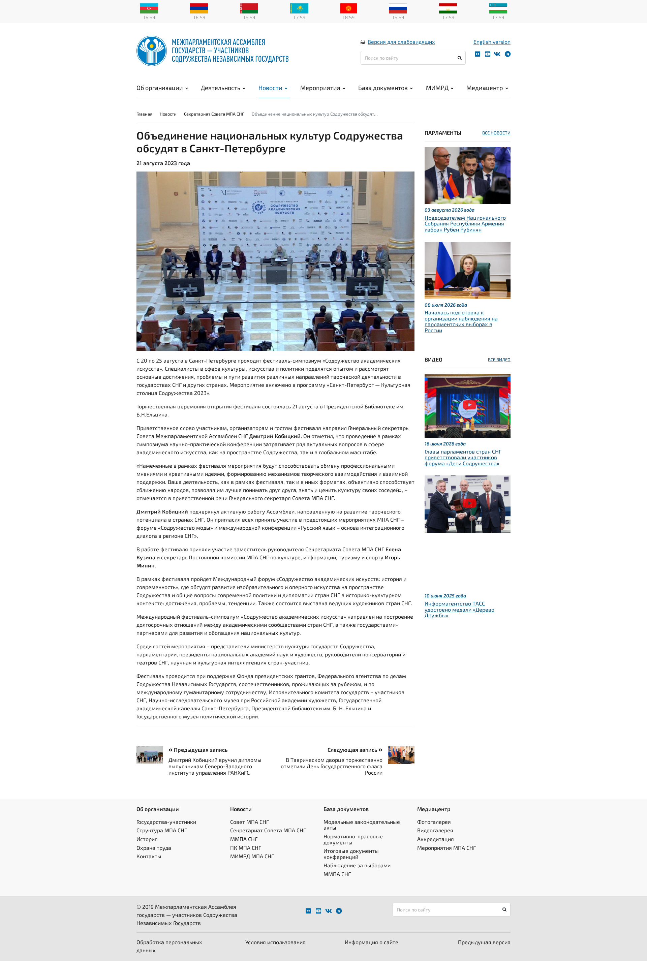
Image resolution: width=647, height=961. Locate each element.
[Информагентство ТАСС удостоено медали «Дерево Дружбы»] (468, 503)
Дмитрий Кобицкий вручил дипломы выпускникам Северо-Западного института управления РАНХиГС (214, 766)
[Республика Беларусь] (249, 8)
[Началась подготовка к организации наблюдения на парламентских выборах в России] (468, 269)
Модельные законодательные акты (362, 824)
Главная (144, 114)
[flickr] (477, 54)
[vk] (497, 54)
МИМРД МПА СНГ (252, 856)
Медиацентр (484, 87)
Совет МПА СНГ (249, 821)
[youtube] (487, 54)
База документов (383, 87)
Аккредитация (435, 839)
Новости (270, 87)
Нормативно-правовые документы (353, 839)
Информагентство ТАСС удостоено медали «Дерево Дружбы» (459, 609)
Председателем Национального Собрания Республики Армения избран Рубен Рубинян (465, 223)
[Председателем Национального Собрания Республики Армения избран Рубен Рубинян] (468, 175)
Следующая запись (353, 749)
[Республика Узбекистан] (498, 8)
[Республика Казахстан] (299, 8)
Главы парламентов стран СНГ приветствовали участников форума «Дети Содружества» (463, 457)
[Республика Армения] (199, 8)
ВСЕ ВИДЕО (499, 359)
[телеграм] (508, 54)
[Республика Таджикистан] (448, 8)
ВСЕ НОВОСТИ (496, 132)
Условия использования (275, 942)
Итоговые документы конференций (351, 853)
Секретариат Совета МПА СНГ (214, 114)
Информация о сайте (371, 942)
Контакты (148, 856)
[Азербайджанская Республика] (149, 8)
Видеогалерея (435, 830)
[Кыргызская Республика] (348, 8)
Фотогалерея (434, 821)
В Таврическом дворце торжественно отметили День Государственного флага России (331, 766)
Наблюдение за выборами (357, 865)
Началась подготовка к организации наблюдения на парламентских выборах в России (461, 321)
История (147, 839)
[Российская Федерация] (398, 8)
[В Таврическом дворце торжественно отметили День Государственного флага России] (398, 755)
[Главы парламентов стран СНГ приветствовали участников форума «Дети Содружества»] (468, 405)
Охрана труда (153, 847)
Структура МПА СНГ (161, 830)
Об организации (159, 87)
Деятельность (220, 87)
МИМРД (437, 87)
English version (492, 41)
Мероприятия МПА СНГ (446, 847)
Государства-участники (166, 821)
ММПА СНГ (243, 839)
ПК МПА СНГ (245, 847)
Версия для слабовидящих (401, 41)
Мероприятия (320, 87)
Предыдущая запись (200, 749)
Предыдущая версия (484, 942)
